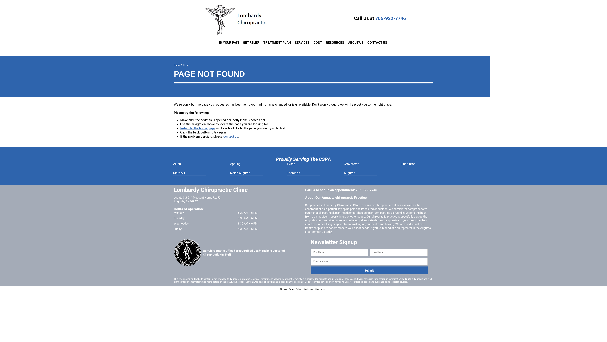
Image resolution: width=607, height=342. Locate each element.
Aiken (177, 164)
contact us (230, 136)
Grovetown (351, 164)
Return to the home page (197, 128)
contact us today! (322, 231)
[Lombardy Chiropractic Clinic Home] (238, 20)
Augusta (349, 173)
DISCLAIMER (233, 282)
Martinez (179, 173)
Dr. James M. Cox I (340, 282)
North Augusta (240, 173)
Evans (291, 164)
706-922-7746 (390, 18)
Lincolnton (408, 164)
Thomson (293, 173)
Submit (369, 270)
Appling (235, 164)
